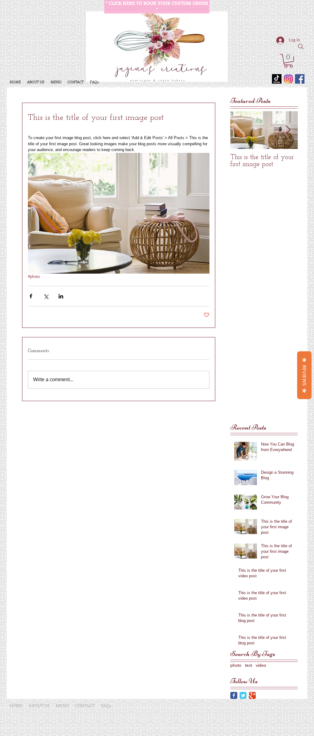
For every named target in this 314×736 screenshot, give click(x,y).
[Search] (300, 46)
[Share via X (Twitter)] (46, 296)
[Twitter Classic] (243, 695)
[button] (288, 61)
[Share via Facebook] (31, 296)
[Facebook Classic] (233, 695)
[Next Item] (288, 130)
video (261, 665)
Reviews (304, 375)
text (248, 665)
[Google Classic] (252, 695)
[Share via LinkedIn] (61, 296)
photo (235, 665)
